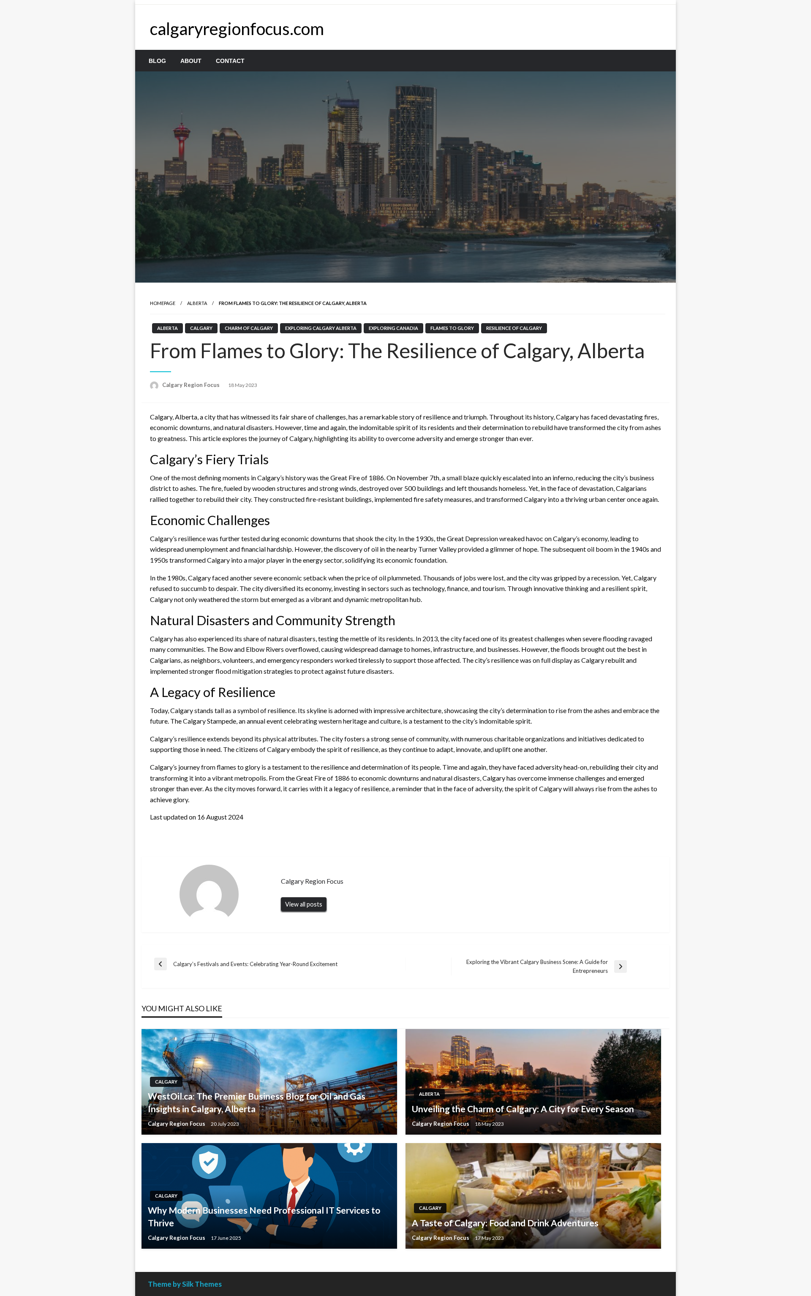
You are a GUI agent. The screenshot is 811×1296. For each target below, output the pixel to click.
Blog (157, 60)
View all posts (303, 904)
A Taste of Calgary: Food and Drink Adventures (505, 1222)
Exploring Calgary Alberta (321, 328)
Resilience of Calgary (514, 328)
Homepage (162, 303)
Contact (230, 60)
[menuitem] (157, 60)
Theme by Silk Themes (185, 1284)
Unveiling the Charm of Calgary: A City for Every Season (523, 1108)
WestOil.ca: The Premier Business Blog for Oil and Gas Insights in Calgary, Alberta (256, 1102)
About (190, 60)
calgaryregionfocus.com (237, 29)
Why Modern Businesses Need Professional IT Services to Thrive (264, 1216)
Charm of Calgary (249, 328)
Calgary (201, 328)
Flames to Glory (452, 328)
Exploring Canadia (393, 328)
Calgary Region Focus (191, 384)
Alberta (197, 303)
